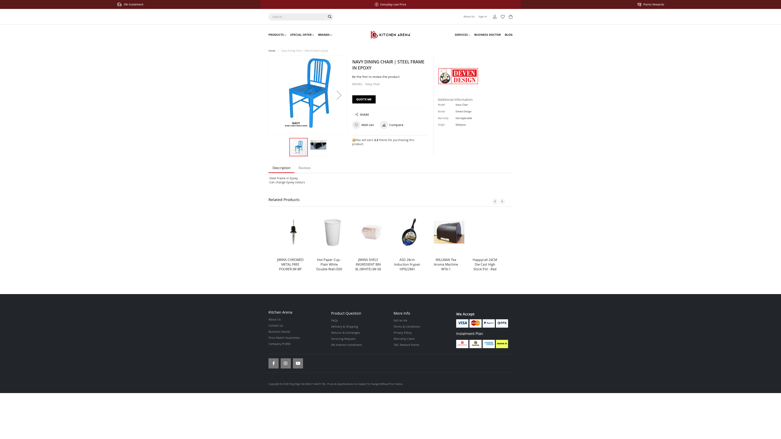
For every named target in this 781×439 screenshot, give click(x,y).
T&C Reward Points (406, 345)
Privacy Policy (403, 333)
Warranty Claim (404, 339)
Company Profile (279, 344)
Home (271, 50)
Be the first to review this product (376, 77)
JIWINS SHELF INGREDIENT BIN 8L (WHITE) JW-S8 (368, 264)
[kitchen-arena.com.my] (390, 34)
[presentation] (495, 201)
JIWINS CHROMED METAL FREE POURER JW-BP (290, 264)
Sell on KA (400, 320)
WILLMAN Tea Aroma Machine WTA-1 (446, 264)
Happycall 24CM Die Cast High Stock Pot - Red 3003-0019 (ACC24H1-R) (485, 269)
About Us (274, 319)
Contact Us (275, 325)
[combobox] (301, 16)
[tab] (281, 168)
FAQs (334, 320)
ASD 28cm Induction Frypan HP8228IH (407, 264)
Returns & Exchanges (345, 333)
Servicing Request (343, 339)
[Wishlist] (503, 16)
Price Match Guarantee (284, 338)
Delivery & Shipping (344, 326)
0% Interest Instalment (346, 345)
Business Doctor (279, 332)
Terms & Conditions (407, 326)
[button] (339, 95)
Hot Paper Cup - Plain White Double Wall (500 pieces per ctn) (329, 267)
